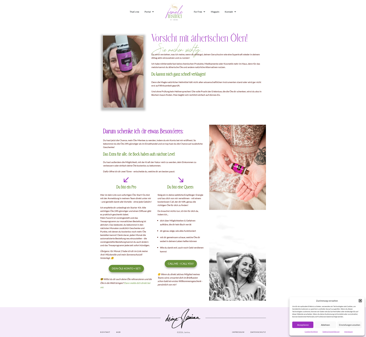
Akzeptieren (303, 325)
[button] (360, 300)
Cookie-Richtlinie (311, 332)
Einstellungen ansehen (349, 325)
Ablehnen (325, 325)
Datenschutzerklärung (331, 332)
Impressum (348, 332)
